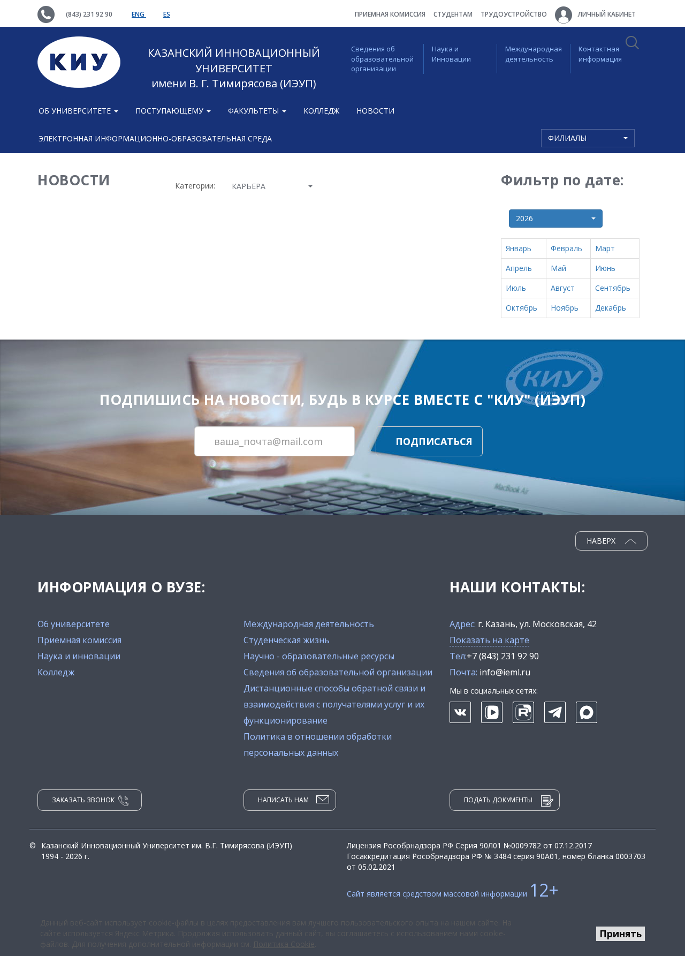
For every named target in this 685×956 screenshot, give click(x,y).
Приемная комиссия (79, 640)
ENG (139, 14)
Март (605, 248)
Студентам (453, 14)
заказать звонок (83, 799)
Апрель (519, 268)
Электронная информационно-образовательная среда (155, 138)
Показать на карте (489, 640)
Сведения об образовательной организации (382, 58)
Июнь (605, 268)
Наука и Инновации (451, 54)
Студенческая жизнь (286, 640)
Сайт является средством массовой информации (453, 894)
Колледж (321, 111)
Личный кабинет (606, 14)
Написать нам (283, 799)
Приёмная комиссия (390, 14)
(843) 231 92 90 (89, 14)
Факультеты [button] (254, 111)
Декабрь (610, 308)
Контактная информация (600, 54)
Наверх (602, 541)
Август (563, 288)
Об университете (73, 624)
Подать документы (498, 799)
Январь (518, 248)
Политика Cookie (284, 944)
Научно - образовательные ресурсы (318, 656)
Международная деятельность (533, 54)
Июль (516, 288)
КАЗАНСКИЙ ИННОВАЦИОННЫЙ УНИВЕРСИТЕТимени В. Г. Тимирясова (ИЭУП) (234, 68)
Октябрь (521, 308)
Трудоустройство (514, 14)
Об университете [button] (76, 111)
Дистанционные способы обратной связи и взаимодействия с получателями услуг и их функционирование (334, 704)
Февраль (566, 248)
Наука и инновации (78, 656)
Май (558, 268)
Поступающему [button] (170, 111)
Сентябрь (612, 288)
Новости (375, 111)
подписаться (434, 441)
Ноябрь (565, 308)
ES (166, 14)
